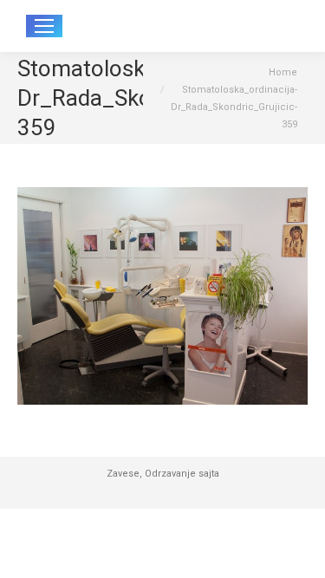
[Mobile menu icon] (44, 26)
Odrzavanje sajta (182, 473)
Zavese (123, 473)
